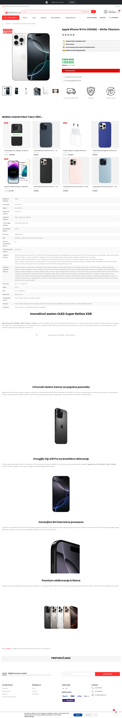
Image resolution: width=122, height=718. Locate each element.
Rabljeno (103, 17)
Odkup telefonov (70, 18)
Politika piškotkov (29, 716)
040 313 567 (114, 17)
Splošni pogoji (6, 691)
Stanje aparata (70, 71)
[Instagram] (119, 6)
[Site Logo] (12, 11)
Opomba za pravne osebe (73, 77)
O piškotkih (5, 688)
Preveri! (72, 2)
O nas (34, 18)
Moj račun (34, 691)
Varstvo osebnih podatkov (9, 697)
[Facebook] (116, 6)
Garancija (4, 694)
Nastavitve (88, 715)
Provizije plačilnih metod (73, 81)
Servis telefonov (55, 18)
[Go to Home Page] (2, 24)
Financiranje (35, 694)
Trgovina (43, 18)
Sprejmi (78, 715)
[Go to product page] (46, 135)
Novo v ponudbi (92, 17)
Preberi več (27, 123)
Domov (25, 18)
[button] (2, 57)
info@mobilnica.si (100, 695)
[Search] (93, 11)
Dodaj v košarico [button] (57, 123)
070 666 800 (98, 691)
